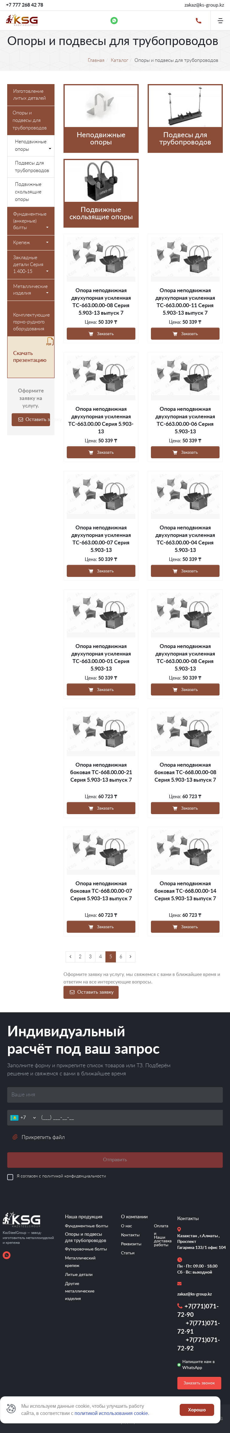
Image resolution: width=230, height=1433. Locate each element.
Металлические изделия (30, 290)
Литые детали (79, 1275)
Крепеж (21, 242)
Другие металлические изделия (79, 1291)
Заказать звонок (199, 1383)
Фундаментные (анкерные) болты (29, 221)
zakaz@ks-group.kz (204, 5)
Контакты (130, 1235)
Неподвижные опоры (30, 145)
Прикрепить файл (43, 1137)
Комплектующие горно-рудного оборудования (31, 322)
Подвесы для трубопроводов (32, 167)
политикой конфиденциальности (74, 1176)
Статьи (127, 1253)
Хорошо (197, 1409)
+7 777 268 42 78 (24, 5)
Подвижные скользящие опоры (28, 192)
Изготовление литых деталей (29, 95)
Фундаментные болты (86, 1226)
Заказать (105, 334)
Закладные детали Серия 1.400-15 (28, 264)
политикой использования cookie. (112, 1413)
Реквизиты (131, 1244)
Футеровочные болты (86, 1249)
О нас (126, 1226)
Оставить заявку (37, 419)
